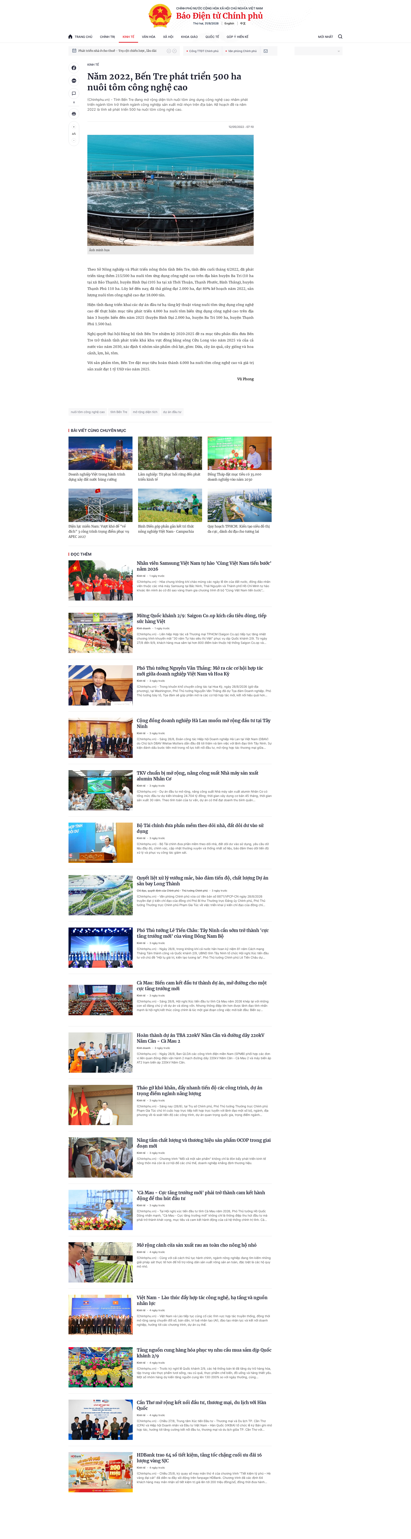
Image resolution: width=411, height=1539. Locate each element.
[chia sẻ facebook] (73, 68)
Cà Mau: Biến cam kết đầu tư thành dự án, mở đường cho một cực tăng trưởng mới (202, 985)
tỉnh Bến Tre (118, 412)
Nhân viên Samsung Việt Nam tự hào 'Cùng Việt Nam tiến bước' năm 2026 (204, 566)
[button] (169, 51)
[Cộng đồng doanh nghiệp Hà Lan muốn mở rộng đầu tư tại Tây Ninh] (100, 738)
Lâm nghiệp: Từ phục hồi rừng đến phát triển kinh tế (169, 477)
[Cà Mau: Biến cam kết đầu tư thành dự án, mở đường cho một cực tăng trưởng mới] (100, 1000)
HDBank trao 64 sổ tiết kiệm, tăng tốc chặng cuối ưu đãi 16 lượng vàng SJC (199, 1457)
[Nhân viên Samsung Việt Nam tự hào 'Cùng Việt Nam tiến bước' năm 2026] (100, 580)
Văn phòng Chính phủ (242, 51)
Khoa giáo (189, 37)
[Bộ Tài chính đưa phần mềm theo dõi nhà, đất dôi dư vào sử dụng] (100, 843)
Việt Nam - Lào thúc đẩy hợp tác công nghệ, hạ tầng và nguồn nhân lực (202, 1300)
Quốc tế (212, 37)
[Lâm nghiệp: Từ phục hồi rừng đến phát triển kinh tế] (170, 453)
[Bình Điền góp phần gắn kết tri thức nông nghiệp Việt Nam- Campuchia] (170, 505)
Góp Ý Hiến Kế (237, 37)
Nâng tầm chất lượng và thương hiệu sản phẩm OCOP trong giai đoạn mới (204, 1143)
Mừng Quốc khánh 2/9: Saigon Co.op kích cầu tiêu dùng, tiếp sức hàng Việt (202, 618)
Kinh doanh (144, 628)
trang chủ (83, 37)
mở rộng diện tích (145, 412)
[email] (265, 51)
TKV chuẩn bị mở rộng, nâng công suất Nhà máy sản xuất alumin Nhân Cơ (197, 775)
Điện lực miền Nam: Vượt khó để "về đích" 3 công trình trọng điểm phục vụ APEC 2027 (98, 531)
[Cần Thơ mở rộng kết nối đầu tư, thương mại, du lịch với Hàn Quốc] (100, 1420)
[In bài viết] (73, 113)
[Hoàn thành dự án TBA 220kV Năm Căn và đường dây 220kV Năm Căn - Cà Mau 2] (100, 1052)
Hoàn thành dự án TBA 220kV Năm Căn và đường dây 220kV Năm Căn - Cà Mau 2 (200, 1038)
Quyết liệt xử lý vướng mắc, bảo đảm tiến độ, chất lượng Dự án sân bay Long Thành (202, 880)
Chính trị (107, 37)
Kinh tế (128, 37)
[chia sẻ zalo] (73, 80)
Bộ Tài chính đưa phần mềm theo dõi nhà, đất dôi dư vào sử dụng (200, 828)
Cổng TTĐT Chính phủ (204, 51)
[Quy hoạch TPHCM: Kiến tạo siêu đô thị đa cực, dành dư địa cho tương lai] (240, 505)
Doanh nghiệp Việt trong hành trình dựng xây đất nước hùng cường (96, 477)
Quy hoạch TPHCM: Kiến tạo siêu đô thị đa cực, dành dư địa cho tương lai (239, 529)
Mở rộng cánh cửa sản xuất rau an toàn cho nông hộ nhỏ (197, 1245)
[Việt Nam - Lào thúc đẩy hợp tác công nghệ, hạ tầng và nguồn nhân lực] (100, 1315)
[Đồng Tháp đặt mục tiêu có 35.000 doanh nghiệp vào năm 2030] (240, 453)
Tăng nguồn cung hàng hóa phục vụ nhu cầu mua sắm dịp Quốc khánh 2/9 (204, 1353)
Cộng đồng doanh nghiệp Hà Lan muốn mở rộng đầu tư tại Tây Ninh (203, 723)
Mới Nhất (325, 37)
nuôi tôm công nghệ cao (88, 412)
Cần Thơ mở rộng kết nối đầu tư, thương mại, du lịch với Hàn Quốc (201, 1405)
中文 (243, 23)
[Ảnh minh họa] (170, 190)
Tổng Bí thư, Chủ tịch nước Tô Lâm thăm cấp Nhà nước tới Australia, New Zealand (120, 51)
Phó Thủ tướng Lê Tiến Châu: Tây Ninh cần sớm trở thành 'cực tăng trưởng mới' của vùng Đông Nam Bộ (203, 933)
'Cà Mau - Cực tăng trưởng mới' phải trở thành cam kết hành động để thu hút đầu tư (201, 1195)
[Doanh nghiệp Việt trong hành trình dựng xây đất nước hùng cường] (100, 453)
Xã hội (168, 37)
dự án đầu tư (172, 412)
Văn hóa (148, 37)
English (229, 23)
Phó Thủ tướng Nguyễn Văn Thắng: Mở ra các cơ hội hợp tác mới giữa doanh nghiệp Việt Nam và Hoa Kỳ (200, 671)
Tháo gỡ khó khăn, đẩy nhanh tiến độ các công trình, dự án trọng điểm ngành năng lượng (199, 1090)
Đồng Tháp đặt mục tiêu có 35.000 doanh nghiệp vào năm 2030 (234, 477)
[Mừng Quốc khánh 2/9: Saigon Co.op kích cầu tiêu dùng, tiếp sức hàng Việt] (100, 633)
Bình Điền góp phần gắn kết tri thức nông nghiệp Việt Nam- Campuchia (166, 529)
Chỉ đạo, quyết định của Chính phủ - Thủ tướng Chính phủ (172, 890)
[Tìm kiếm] (340, 37)
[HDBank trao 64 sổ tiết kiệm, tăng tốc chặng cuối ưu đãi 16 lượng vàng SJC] (100, 1472)
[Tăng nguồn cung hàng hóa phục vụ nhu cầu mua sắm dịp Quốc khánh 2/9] (100, 1367)
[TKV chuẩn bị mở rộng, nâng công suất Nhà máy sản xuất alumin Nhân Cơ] (100, 790)
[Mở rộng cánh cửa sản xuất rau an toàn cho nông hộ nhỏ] (100, 1262)
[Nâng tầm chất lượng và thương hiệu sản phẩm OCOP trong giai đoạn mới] (100, 1157)
